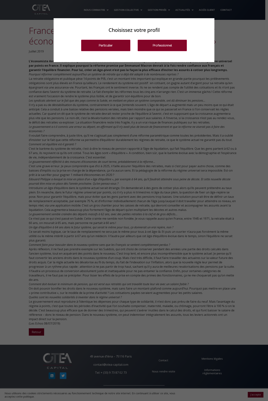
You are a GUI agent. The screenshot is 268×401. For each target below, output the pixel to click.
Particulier (106, 45)
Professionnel (162, 45)
